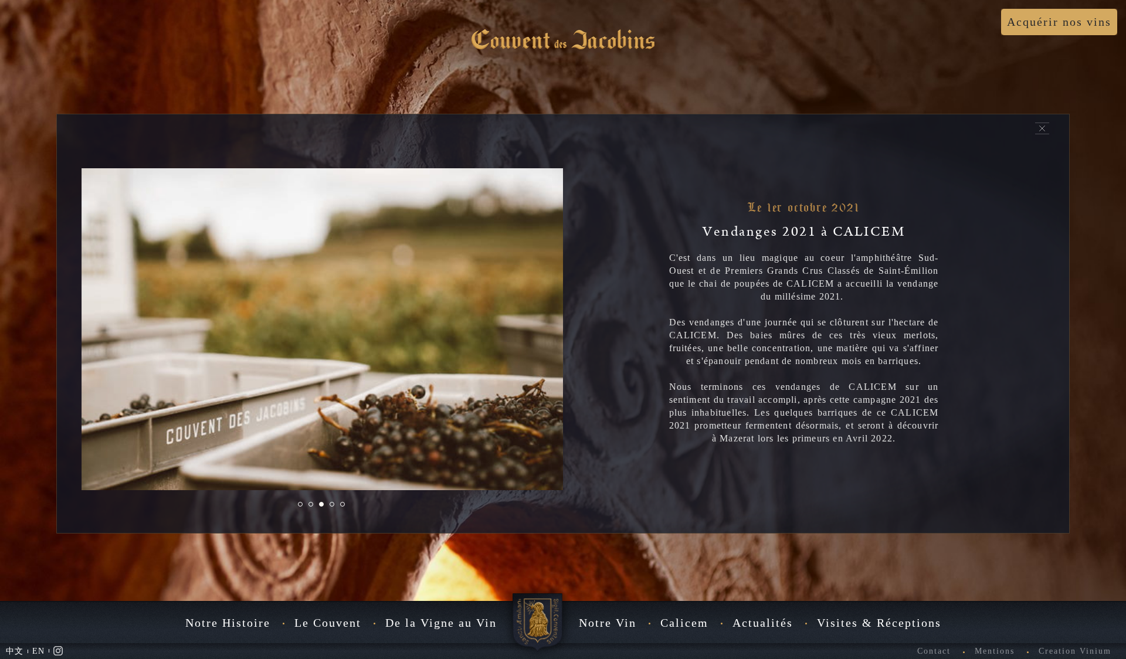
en (38, 651)
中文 (14, 651)
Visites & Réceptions (879, 622)
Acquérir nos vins (1059, 21)
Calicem (684, 622)
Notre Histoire (227, 622)
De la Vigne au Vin (441, 622)
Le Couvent (327, 622)
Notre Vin (607, 622)
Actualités (762, 622)
